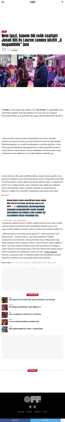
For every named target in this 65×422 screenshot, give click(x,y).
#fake (32, 212)
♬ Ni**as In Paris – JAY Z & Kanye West (14, 220)
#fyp (36, 215)
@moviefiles (5, 195)
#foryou (22, 215)
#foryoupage (30, 215)
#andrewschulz (22, 206)
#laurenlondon (12, 212)
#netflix (33, 209)
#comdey (38, 212)
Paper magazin (51, 251)
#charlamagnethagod (37, 206)
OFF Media (14, 50)
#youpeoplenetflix (23, 209)
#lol (43, 212)
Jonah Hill (27, 262)
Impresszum (21, 412)
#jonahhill (40, 209)
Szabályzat (29, 412)
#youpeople (11, 209)
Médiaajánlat (37, 412)
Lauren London (36, 262)
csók (17, 262)
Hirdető (45, 412)
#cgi (20, 212)
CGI (13, 262)
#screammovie (12, 215)
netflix (44, 262)
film (21, 262)
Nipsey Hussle (52, 262)
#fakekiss (26, 212)
